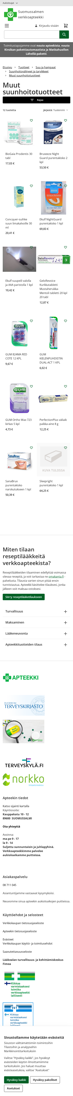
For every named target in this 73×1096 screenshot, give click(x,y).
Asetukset (13, 1088)
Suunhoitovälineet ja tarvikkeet (29, 71)
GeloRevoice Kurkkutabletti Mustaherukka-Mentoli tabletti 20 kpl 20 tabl (53, 289)
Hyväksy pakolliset (45, 1080)
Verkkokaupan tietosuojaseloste (23, 923)
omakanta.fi (56, 576)
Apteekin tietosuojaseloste (20, 931)
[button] (36, 100)
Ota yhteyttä (11, 826)
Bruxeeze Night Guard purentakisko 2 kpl (53, 158)
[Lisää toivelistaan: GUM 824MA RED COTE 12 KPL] (31, 320)
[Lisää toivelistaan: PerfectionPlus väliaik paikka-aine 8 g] (65, 386)
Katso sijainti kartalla (16, 806)
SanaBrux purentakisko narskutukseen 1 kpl (18, 485)
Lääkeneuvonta (16, 633)
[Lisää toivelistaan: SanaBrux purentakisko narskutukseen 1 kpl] (31, 447)
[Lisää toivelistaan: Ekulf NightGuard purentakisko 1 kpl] (65, 185)
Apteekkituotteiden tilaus (23, 644)
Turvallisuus (14, 611)
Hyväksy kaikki (16, 1080)
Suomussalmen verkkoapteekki (31, 14)
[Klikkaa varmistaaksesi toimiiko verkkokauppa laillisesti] (36, 984)
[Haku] (64, 34)
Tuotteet (23, 67)
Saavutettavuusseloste (17, 952)
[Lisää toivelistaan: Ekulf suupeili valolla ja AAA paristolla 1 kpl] (31, 247)
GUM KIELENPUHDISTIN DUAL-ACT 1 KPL (51, 358)
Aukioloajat (8, 2)
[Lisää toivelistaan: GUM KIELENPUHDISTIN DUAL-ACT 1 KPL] (65, 320)
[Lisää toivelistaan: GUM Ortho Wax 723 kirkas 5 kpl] (31, 386)
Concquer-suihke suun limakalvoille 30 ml (18, 223)
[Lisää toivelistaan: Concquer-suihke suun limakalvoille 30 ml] (31, 185)
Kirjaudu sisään (49, 26)
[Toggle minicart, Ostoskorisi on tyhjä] (66, 26)
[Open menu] (7, 25)
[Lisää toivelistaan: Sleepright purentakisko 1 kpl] (65, 447)
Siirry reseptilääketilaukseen (23, 597)
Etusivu (7, 67)
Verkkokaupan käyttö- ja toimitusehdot (27, 943)
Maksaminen (14, 622)
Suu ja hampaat (46, 67)
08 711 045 (9, 885)
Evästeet (8, 939)
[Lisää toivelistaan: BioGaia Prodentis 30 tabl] (31, 120)
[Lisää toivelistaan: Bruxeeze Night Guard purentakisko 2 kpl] (65, 120)
